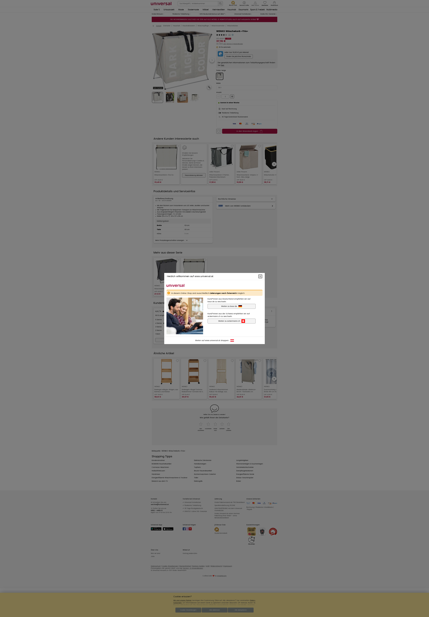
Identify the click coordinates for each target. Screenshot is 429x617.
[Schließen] (260, 276)
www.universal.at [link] (212, 340)
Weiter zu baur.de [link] (229, 306)
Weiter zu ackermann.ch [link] (229, 321)
